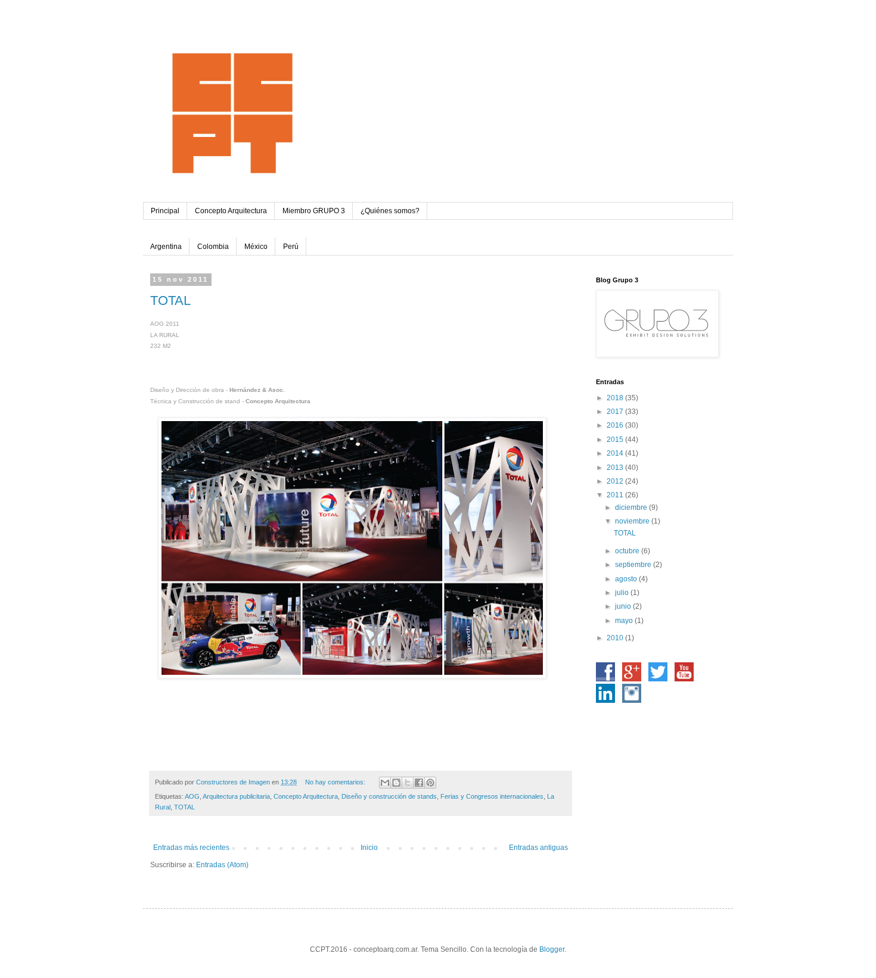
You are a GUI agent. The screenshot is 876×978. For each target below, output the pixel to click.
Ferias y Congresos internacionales (491, 796)
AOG (192, 796)
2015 (616, 439)
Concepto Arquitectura (231, 211)
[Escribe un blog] (396, 783)
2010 (616, 638)
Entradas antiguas (538, 847)
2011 (616, 495)
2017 (616, 411)
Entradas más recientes (191, 847)
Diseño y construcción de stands (389, 796)
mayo (625, 620)
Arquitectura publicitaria (236, 796)
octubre (628, 551)
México (256, 246)
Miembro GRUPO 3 (313, 211)
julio (622, 592)
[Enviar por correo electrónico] (385, 783)
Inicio (369, 847)
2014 (616, 453)
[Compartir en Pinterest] (430, 783)
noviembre (633, 521)
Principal (165, 211)
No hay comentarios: (336, 782)
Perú (291, 246)
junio (624, 606)
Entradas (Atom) (222, 865)
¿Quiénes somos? (390, 211)
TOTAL (170, 300)
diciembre (632, 507)
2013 (616, 467)
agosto (627, 579)
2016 (616, 425)
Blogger (551, 949)
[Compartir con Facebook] (419, 783)
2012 (616, 481)
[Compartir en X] (408, 783)
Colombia (213, 246)
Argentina (166, 246)
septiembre (634, 564)
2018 (616, 398)
